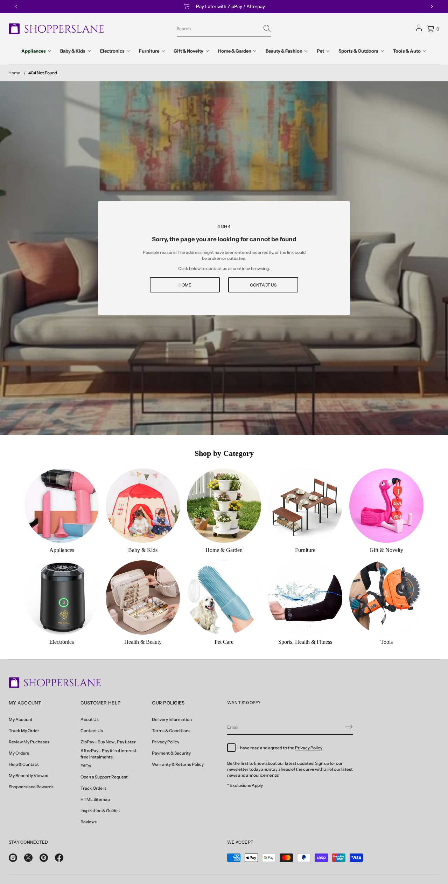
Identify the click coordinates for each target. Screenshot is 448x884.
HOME (184, 285)
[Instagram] (13, 857)
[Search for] (267, 28)
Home (14, 72)
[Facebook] (59, 857)
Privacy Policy (308, 747)
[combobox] (218, 28)
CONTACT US (263, 285)
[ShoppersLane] (56, 28)
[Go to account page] (419, 30)
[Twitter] (28, 857)
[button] (224, 28)
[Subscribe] (349, 727)
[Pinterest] (43, 857)
